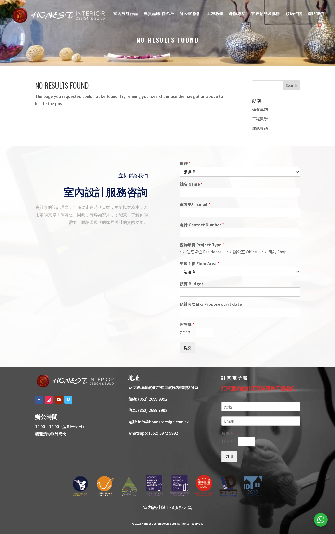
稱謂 (185, 163)
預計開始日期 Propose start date (211, 304)
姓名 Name (191, 184)
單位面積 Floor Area (199, 263)
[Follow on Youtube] (59, 400)
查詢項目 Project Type (202, 244)
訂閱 (229, 456)
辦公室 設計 (191, 13)
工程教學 (215, 13)
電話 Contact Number (202, 224)
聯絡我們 (316, 13)
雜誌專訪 (237, 13)
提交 (188, 348)
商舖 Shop (277, 251)
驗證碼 (187, 324)
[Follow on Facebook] (39, 400)
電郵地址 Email (195, 204)
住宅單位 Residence (204, 251)
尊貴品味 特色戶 (159, 13)
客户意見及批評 (265, 13)
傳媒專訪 (260, 109)
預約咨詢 (294, 13)
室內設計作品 (125, 13)
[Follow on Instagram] (49, 400)
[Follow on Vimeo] (68, 400)
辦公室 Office (245, 251)
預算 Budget (191, 283)
